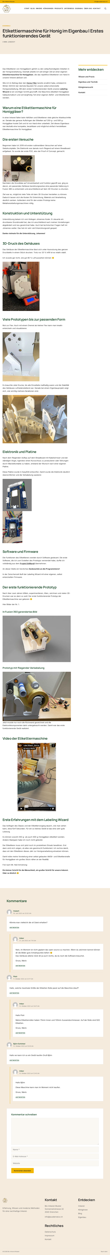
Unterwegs (69, 8)
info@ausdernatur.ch (100, 1)
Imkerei (39, 8)
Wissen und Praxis (86, 77)
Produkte (58, 8)
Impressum (49, 1236)
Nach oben (104, 1251)
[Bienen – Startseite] (7, 8)
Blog (33, 8)
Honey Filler (32, 83)
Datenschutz (50, 1232)
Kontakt (97, 8)
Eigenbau (79, 8)
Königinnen (48, 8)
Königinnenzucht (85, 87)
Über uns (88, 8)
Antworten (14, 927)
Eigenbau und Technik (88, 82)
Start (27, 8)
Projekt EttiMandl (27, 563)
